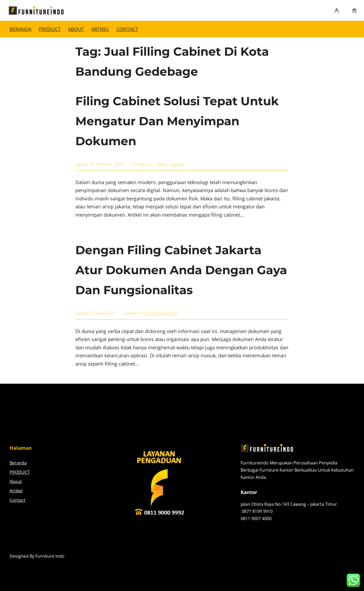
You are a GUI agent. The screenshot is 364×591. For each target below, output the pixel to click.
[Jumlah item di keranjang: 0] (354, 10)
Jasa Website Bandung (332, 556)
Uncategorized (162, 313)
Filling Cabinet (170, 164)
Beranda (20, 29)
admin (81, 164)
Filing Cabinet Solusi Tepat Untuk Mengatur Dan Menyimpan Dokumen (177, 121)
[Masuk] (336, 10)
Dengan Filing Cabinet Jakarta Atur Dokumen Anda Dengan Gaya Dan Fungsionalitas (181, 270)
